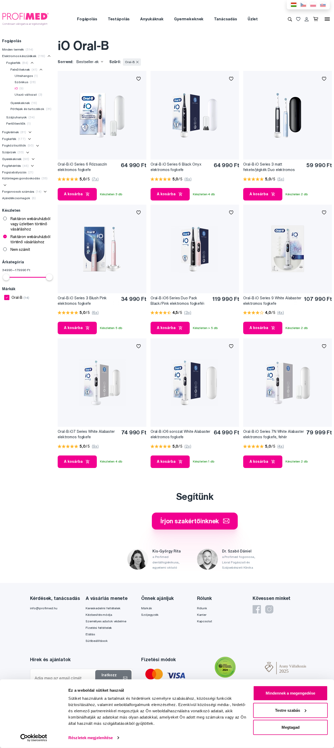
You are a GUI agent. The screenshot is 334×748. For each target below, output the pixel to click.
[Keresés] (290, 19)
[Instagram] (269, 609)
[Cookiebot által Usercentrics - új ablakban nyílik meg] (34, 738)
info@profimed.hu (43, 608)
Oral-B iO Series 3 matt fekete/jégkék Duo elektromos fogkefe (269, 167)
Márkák (146, 608)
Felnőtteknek (23, 69)
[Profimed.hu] (25, 19)
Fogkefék (17, 62)
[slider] (6, 277)
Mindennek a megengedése (290, 693)
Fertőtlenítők (18, 123)
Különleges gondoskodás (24, 178)
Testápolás (119, 19)
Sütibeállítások (97, 640)
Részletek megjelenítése (90, 737)
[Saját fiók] (306, 19)
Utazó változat (28, 94)
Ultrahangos (26, 75)
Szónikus (25, 82)
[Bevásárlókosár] (316, 19)
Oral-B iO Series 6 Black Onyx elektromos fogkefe (176, 167)
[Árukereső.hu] (250, 668)
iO (19, 88)
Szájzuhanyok (20, 117)
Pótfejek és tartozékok (30, 109)
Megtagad (291, 727)
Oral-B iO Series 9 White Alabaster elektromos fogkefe (272, 300)
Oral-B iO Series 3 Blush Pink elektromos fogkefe (82, 300)
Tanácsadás (225, 19)
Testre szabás (287, 710)
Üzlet (253, 19)
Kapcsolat (204, 621)
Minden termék (17, 49)
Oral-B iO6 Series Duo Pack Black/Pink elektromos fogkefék (178, 300)
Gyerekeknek (23, 103)
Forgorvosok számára (21, 191)
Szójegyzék (150, 614)
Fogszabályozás (17, 172)
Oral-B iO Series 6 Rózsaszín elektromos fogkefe (82, 167)
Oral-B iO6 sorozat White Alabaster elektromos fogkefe (180, 434)
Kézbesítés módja (99, 614)
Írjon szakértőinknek (189, 521)
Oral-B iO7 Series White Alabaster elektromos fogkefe (86, 434)
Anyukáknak (152, 19)
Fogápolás (87, 19)
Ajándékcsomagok (19, 198)
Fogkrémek (14, 132)
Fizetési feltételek (99, 627)
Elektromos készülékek (23, 56)
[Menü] (327, 19)
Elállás (90, 634)
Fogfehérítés (15, 165)
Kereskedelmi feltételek (103, 608)
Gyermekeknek (189, 19)
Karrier (201, 614)
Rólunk (202, 608)
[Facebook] (257, 609)
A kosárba (73, 194)
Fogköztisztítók (18, 145)
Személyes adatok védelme (106, 621)
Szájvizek (13, 152)
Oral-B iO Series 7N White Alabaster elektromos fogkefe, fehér (273, 434)
